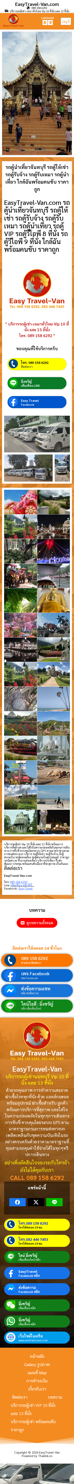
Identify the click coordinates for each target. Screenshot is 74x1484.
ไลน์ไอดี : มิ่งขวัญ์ (37, 1004)
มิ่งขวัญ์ (26, 381)
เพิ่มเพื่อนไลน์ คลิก (29, 1259)
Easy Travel (30, 400)
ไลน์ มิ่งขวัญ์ (27, 1255)
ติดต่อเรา (27, 366)
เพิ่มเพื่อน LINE (30, 385)
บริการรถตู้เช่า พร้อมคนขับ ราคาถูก (33, 1425)
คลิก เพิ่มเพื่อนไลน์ (31, 1008)
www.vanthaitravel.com (33, 1340)
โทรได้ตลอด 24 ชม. (30, 1227)
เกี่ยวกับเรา (37, 1389)
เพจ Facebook (35, 973)
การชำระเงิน (37, 1380)
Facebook (27, 404)
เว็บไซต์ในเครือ (30, 1336)
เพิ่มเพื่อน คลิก (27, 1307)
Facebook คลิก (29, 1275)
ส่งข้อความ (27, 1287)
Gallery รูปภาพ (37, 1364)
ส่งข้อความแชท (35, 988)
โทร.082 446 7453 (33, 1239)
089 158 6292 (34, 958)
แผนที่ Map (37, 1372)
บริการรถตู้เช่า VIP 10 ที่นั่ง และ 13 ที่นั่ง (33, 1409)
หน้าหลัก (37, 1356)
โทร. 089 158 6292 (35, 362)
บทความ (55, 1397)
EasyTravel (27, 1271)
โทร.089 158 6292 (33, 1223)
